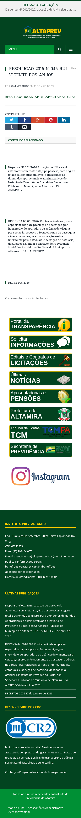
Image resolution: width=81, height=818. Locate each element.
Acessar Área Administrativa (45, 808)
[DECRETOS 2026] (40, 275)
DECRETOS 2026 (19, 282)
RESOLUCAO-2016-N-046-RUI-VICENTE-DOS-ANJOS (40, 97)
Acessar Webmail (19, 812)
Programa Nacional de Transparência (42, 772)
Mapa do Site (16, 808)
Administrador (20, 86)
